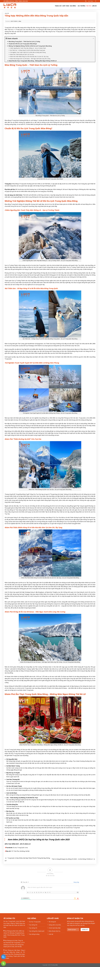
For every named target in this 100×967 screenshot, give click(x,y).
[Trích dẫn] (41, 892)
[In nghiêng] (30, 892)
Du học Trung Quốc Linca (20, 847)
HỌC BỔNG (73, 6)
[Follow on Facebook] (95, 1)
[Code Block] (43, 892)
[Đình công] (34, 892)
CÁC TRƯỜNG (81, 6)
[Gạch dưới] (32, 892)
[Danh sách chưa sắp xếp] (39, 892)
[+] (49, 892)
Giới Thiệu (90, 1)
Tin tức (7, 13)
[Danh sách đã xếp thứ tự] (37, 892)
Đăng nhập (76, 882)
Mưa (20, 21)
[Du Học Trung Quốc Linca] (10, 6)
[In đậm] (28, 892)
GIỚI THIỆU (65, 6)
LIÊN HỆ (94, 6)
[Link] (45, 892)
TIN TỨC (88, 6)
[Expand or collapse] (93, 38)
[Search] (85, 1)
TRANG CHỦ (58, 6)
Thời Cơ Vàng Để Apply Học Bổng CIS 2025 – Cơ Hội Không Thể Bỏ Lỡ (72, 859)
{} (47, 892)
